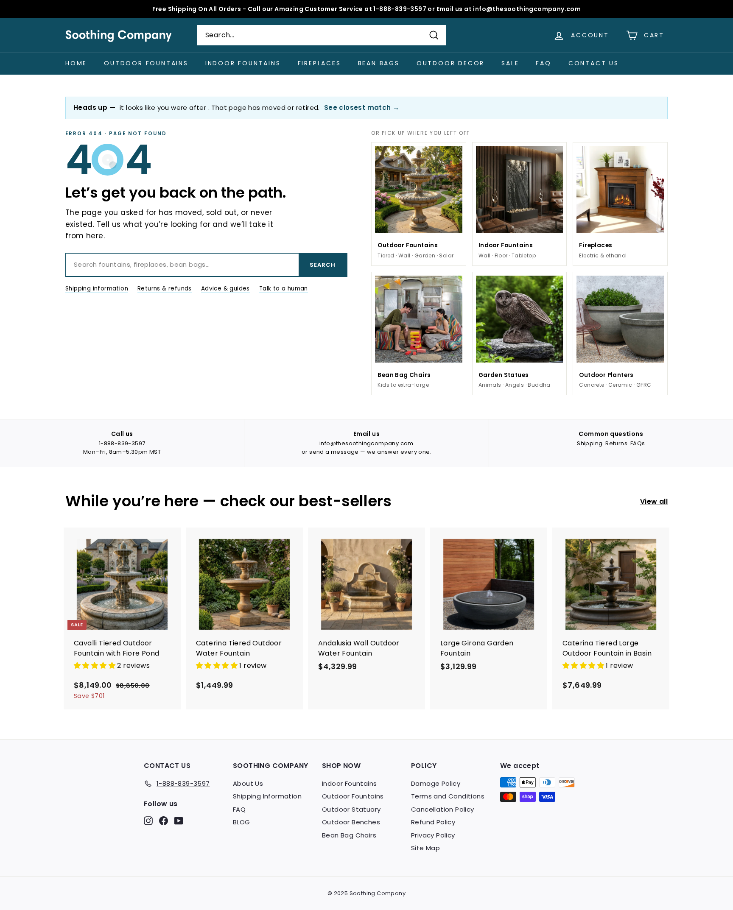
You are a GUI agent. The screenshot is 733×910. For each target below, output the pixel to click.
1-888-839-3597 (122, 443)
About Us (248, 783)
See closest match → (362, 107)
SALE (510, 63)
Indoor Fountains (243, 63)
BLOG (241, 822)
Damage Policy (435, 783)
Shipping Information (267, 796)
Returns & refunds (164, 289)
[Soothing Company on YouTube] (178, 820)
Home (76, 63)
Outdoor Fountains (146, 63)
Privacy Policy (433, 835)
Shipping (589, 443)
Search (323, 265)
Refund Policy (433, 822)
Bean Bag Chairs (349, 835)
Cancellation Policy (442, 809)
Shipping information (96, 289)
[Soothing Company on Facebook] (163, 820)
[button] (95, 665)
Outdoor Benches (351, 822)
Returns (616, 443)
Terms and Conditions (447, 796)
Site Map (425, 847)
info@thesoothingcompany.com (366, 443)
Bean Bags (379, 63)
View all (654, 501)
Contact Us (593, 63)
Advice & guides (225, 289)
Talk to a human (283, 289)
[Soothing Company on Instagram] (148, 820)
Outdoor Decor (450, 63)
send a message (334, 452)
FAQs (637, 443)
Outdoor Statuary (351, 809)
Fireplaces (319, 63)
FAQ (543, 63)
